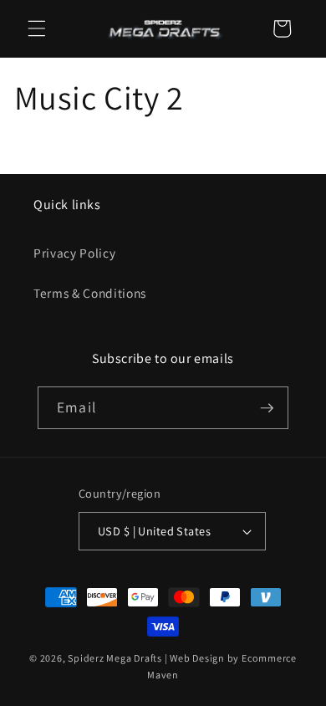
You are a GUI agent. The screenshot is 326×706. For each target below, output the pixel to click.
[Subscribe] (267, 408)
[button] (37, 28)
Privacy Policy (74, 252)
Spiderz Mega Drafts (115, 658)
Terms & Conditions (89, 292)
